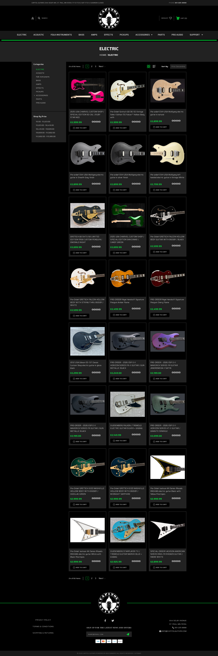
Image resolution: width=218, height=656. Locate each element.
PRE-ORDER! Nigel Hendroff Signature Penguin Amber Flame (127, 301)
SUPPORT (195, 34)
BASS (81, 34)
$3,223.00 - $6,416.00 (45, 125)
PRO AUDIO (177, 34)
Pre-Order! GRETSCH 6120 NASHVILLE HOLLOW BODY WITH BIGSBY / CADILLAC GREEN (87, 491)
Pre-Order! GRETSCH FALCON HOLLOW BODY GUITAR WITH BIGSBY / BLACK (167, 238)
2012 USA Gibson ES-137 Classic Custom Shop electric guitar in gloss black (85, 365)
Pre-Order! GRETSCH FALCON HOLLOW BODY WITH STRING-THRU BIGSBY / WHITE (87, 302)
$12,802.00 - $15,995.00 (46, 136)
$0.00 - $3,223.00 (43, 121)
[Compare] (100, 90)
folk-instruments (61, 34)
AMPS (94, 34)
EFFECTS (108, 34)
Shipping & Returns (43, 632)
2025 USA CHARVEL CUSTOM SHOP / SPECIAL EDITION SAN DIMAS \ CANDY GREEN (127, 239)
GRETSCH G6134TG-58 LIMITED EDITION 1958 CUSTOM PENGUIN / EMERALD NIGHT (86, 239)
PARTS (161, 34)
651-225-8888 (180, 3)
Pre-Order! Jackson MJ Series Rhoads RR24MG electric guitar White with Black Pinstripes (86, 554)
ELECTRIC (22, 34)
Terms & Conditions (43, 626)
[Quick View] (100, 77)
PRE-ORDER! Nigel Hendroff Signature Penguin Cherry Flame (167, 301)
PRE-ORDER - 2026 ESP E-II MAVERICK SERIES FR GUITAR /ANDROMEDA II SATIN (164, 365)
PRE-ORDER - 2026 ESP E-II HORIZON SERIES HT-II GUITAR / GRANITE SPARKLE (165, 428)
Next (101, 66)
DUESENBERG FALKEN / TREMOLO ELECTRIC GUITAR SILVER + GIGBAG (126, 427)
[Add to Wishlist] (100, 83)
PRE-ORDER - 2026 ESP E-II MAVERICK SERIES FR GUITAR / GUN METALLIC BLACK (86, 428)
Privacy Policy (43, 620)
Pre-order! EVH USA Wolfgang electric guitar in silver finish (127, 176)
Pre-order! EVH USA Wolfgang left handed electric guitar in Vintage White (167, 176)
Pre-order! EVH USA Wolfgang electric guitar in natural (167, 113)
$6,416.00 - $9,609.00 (45, 129)
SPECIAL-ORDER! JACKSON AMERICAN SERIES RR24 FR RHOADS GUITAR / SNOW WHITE (167, 554)
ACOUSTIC (38, 34)
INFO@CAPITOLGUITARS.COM (174, 631)
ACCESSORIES (142, 34)
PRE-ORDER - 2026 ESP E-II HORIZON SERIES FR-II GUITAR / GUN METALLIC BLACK (127, 365)
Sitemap (138, 653)
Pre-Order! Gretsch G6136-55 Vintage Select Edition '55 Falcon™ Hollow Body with (127, 114)
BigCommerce (111, 653)
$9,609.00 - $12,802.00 (45, 132)
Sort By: (164, 66)
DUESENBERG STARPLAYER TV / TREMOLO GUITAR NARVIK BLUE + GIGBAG (126, 554)
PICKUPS (124, 34)
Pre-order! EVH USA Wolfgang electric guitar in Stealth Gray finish (87, 176)
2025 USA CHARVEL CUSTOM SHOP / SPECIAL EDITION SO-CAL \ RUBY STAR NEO (87, 114)
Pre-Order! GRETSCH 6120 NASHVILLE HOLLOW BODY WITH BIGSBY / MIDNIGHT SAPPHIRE (127, 491)
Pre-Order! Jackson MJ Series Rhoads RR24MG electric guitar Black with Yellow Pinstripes (166, 491)
